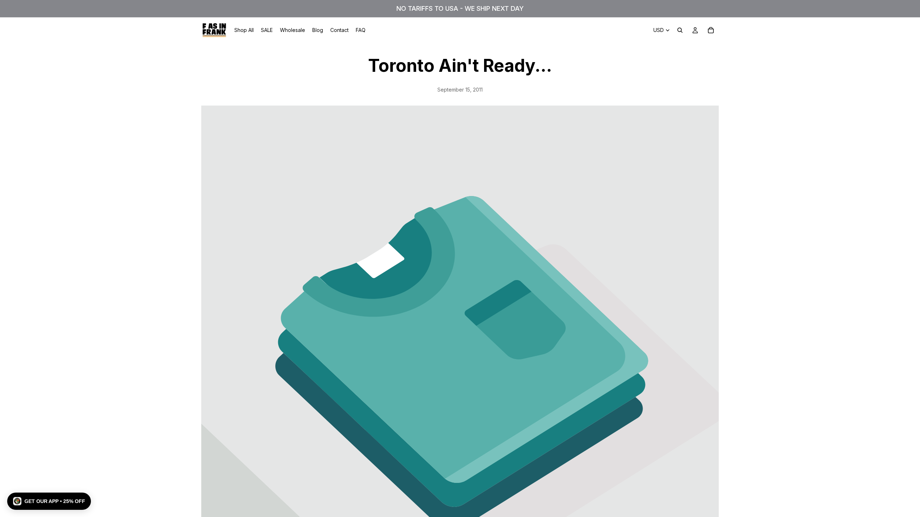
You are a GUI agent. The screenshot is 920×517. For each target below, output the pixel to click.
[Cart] (711, 30)
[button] (49, 501)
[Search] (680, 30)
